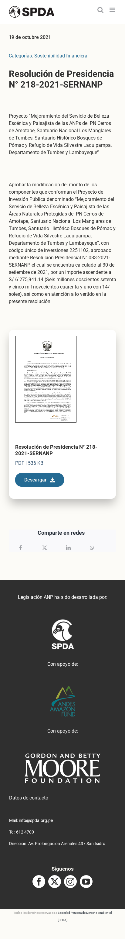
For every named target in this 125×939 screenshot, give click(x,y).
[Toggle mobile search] (100, 10)
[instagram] (70, 881)
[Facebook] (20, 548)
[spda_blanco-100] (62, 621)
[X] (44, 548)
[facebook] (38, 881)
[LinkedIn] (68, 548)
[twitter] (54, 881)
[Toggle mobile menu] (113, 10)
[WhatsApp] (92, 548)
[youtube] (86, 881)
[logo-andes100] (62, 688)
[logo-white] (62, 755)
